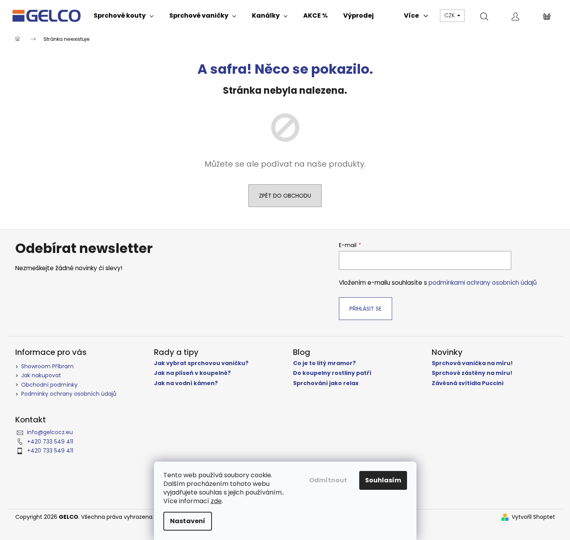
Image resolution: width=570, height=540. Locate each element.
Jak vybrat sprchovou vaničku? (201, 363)
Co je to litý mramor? (324, 363)
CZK (450, 15)
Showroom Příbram (47, 366)
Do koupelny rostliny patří (332, 373)
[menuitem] (123, 15)
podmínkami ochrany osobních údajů (483, 282)
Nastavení (187, 520)
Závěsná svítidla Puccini (467, 383)
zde (216, 500)
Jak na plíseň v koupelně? (192, 373)
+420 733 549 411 (50, 441)
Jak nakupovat (41, 375)
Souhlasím (383, 480)
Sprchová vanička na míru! (472, 363)
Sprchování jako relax (325, 383)
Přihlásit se (365, 309)
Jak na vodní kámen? (186, 383)
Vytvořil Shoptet (533, 517)
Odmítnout (328, 480)
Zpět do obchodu (285, 196)
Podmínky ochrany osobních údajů (68, 394)
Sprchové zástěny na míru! (472, 373)
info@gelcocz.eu (50, 432)
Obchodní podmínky (49, 385)
